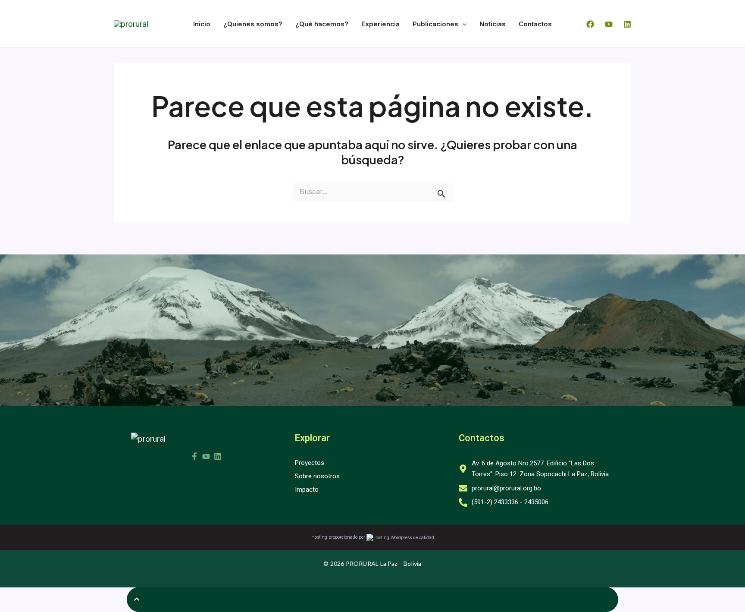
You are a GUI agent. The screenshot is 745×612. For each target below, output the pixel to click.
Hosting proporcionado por (338, 537)
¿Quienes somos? (252, 24)
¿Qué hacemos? (321, 24)
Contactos (535, 24)
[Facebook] (590, 24)
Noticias (492, 24)
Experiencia (380, 24)
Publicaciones (435, 24)
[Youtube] (609, 24)
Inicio (201, 24)
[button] (462, 24)
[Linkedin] (627, 24)
